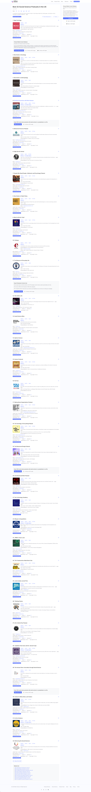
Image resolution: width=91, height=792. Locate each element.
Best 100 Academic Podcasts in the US (22, 771)
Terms (78, 786)
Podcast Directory (47, 786)
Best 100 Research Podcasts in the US (22, 767)
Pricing (71, 1)
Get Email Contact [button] (17, 37)
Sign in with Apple (71, 23)
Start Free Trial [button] (76, 1)
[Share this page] (29, 11)
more (27, 14)
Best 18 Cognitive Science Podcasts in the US (23, 779)
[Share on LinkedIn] (21, 11)
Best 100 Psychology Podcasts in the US (22, 772)
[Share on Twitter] (19, 11)
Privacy (74, 786)
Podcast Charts (57, 1)
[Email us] (26, 11)
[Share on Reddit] (24, 11)
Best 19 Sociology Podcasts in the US (22, 769)
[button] (22, 24)
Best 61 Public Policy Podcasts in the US (22, 774)
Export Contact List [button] (17, 16)
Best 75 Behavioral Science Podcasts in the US (24, 770)
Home (52, 1)
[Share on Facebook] (16, 11)
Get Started (70, 18)
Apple (26, 22)
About (62, 1)
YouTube (33, 57)
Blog (70, 786)
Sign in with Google (71, 21)
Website (22, 22)
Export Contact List (18, 291)
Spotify (26, 57)
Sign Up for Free (18, 124)
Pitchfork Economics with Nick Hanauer (24, 100)
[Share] (58, 20)
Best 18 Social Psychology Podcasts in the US (23, 775)
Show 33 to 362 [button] (18, 761)
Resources (66, 1)
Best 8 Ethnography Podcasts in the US (22, 777)
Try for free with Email (19, 50)
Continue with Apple (43, 50)
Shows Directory (55, 786)
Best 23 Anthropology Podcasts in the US (23, 776)
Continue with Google (31, 50)
